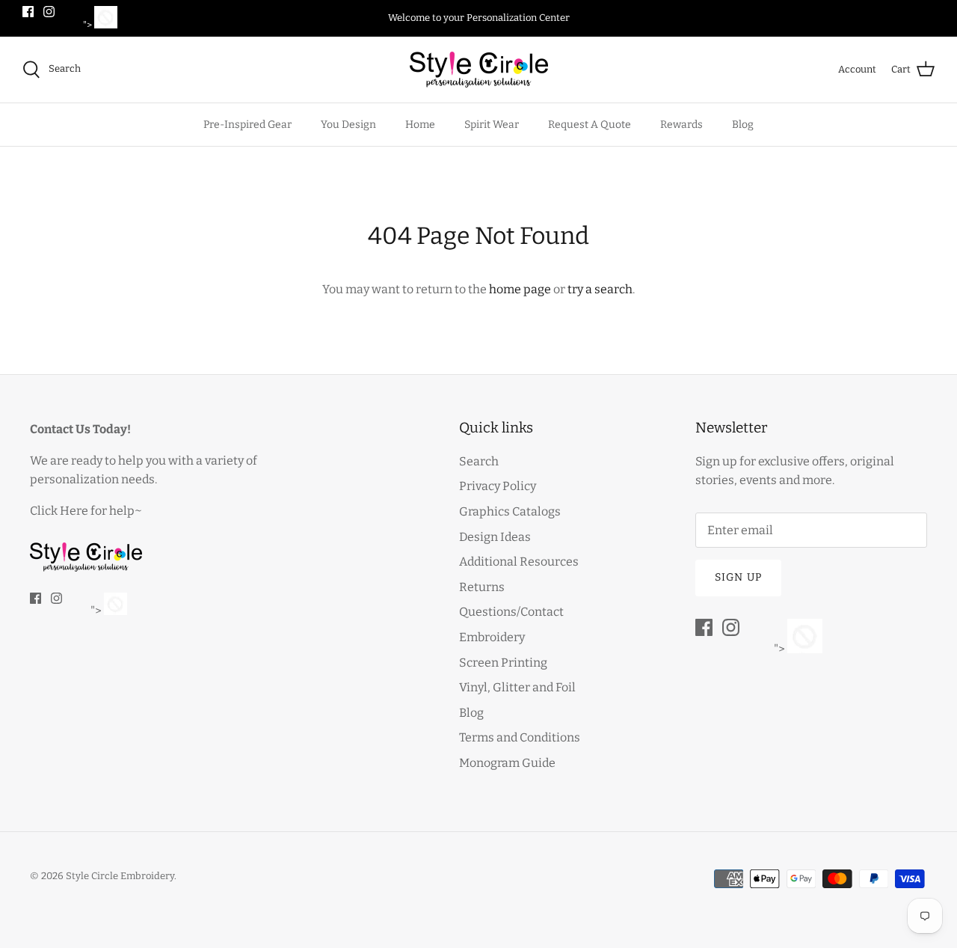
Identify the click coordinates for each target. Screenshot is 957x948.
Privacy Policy (497, 486)
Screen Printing (503, 662)
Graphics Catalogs (510, 511)
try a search (600, 289)
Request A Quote (589, 124)
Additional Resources (519, 561)
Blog (743, 124)
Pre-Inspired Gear (247, 124)
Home (420, 124)
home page (520, 289)
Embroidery (492, 637)
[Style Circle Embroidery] (479, 70)
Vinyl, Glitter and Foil (517, 687)
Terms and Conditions (519, 737)
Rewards (681, 124)
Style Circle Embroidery (120, 875)
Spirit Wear (491, 124)
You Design (348, 124)
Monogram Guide (507, 763)
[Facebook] (28, 11)
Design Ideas (495, 537)
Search (479, 461)
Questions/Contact (511, 612)
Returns (482, 587)
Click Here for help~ (86, 511)
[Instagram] (49, 11)
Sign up (738, 577)
